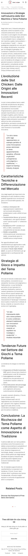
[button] (12, 506)
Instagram (20, 553)
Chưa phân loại (18, 22)
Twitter (14, 553)
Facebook (7, 553)
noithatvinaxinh (7, 22)
